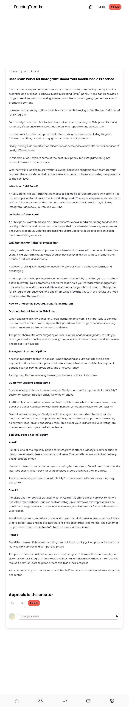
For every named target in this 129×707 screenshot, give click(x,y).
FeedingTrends (28, 6)
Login (102, 6)
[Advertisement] (64, 40)
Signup (115, 6)
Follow (34, 602)
